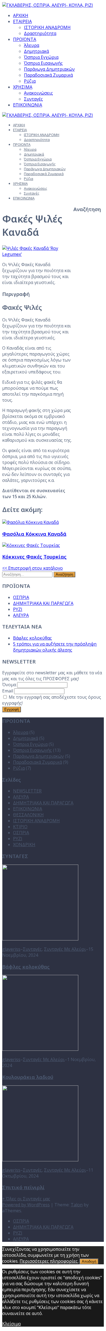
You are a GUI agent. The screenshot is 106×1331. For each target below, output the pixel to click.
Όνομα (9, 685)
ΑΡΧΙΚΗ (20, 15)
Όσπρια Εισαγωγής (43, 63)
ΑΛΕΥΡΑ (21, 615)
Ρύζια (30, 81)
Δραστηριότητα (40, 33)
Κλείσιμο (11, 1324)
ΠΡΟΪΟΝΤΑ (24, 39)
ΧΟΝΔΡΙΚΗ (24, 844)
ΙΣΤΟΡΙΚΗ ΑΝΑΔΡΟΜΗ (47, 27)
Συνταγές (33, 99)
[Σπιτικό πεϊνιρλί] (40, 1160)
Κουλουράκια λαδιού (27, 1077)
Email (7, 691)
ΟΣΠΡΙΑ (21, 597)
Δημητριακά (36, 51)
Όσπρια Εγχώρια (41, 57)
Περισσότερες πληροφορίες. (49, 1261)
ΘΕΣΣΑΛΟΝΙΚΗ (28, 815)
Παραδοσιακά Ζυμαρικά (48, 75)
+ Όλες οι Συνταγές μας (26, 1199)
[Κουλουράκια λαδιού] (40, 1049)
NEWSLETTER (27, 791)
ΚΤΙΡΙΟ (20, 827)
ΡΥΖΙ (17, 609)
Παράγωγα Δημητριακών (49, 69)
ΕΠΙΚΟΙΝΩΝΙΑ (27, 105)
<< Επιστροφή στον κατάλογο (32, 568)
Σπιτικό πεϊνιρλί (23, 1187)
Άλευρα (31, 45)
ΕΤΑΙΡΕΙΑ (22, 21)
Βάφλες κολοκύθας (32, 638)
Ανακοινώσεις (38, 93)
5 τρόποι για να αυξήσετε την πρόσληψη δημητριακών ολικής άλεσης (54, 647)
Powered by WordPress (26, 1205)
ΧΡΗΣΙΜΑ (22, 87)
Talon (77, 1205)
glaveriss (11, 949)
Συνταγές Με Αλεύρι (65, 949)
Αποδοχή (89, 1261)
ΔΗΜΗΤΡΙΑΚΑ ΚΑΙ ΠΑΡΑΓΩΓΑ (43, 603)
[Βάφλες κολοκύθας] (40, 939)
